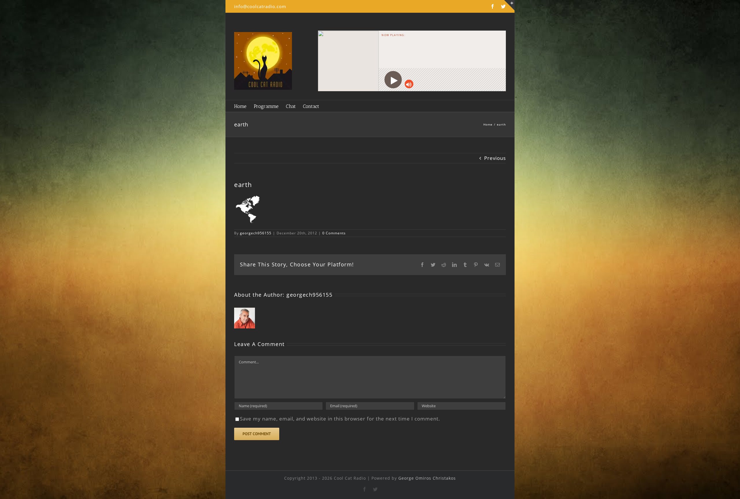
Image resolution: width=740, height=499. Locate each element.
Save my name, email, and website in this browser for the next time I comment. (340, 418)
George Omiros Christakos (427, 478)
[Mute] (409, 84)
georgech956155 (255, 233)
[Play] (393, 79)
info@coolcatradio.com (260, 6)
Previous (495, 158)
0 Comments (334, 233)
